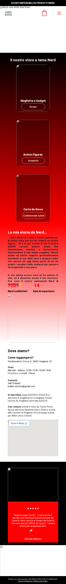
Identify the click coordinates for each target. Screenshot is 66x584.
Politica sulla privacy (40, 581)
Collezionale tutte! (33, 215)
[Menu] (59, 13)
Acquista (33, 160)
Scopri (33, 106)
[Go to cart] (44, 13)
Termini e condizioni (25, 581)
